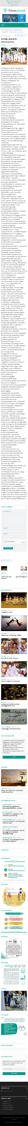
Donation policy (8, 1109)
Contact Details (8, 1107)
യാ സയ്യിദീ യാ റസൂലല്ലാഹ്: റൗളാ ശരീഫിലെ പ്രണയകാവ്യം (13, 815)
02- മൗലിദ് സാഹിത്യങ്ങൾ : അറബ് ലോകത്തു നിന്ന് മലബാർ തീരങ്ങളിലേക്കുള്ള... (13, 832)
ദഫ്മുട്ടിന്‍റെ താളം (6, 612)
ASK (14, 757)
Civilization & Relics (17, 30)
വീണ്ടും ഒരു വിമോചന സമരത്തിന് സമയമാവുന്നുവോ (12, 791)
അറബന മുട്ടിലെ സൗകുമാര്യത (10, 681)
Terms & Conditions (10, 1122)
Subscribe (14, 1073)
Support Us (7, 1101)
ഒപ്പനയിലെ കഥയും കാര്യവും (9, 658)
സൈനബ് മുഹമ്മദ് (7, 812)
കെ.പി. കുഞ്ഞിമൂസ (6, 727)
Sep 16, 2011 (5, 575)
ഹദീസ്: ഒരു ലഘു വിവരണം (6, 577)
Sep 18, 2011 (24, 575)
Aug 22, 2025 (17, 837)
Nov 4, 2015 (11, 702)
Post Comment (8, 548)
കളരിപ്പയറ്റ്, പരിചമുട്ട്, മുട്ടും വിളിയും (11, 635)
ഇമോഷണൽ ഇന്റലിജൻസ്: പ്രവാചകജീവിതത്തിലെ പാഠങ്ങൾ (12, 807)
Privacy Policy (7, 1105)
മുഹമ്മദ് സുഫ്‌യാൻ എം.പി (9, 819)
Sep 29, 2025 (17, 804)
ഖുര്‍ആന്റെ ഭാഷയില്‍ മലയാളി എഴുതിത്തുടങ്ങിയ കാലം (10, 705)
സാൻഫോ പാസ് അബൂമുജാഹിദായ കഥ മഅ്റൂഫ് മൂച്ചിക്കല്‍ (13, 840)
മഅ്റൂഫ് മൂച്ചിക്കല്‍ (7, 805)
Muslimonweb (8, 30)
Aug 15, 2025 (12, 788)
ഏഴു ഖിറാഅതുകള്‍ (21, 577)
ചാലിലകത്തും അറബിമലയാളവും (11, 729)
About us (6, 1103)
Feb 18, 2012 (16, 726)
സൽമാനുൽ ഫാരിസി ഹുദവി (10, 827)
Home (2, 30)
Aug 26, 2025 (7, 828)
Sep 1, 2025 (21, 819)
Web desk (3, 45)
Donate (19, 1122)
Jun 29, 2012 (12, 610)
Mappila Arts (5, 32)
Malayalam (15, 5)
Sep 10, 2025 (18, 812)
